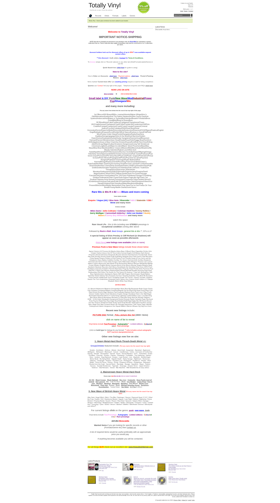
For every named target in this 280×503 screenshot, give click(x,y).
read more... (167, 29)
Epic (103, 470)
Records (98, 16)
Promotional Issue (175, 468)
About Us (184, 500)
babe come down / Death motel (178, 478)
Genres (132, 16)
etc (144, 341)
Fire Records (175, 482)
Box (169, 468)
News (185, 11)
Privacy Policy (177, 500)
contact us (131, 427)
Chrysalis (174, 472)
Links (193, 500)
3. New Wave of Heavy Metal (106, 391)
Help (181, 11)
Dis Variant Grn (140, 484)
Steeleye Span (173, 464)
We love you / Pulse (104, 466)
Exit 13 (136, 477)
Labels (124, 16)
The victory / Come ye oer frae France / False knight (180, 466)
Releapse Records (141, 486)
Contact (190, 11)
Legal (189, 500)
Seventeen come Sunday (106, 478)
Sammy (171, 477)
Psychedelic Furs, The (105, 464)
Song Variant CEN (103, 468)
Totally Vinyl (105, 5)
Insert (145, 484)
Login (191, 9)
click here (149, 86)
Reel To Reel (183, 468)
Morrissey (136, 464)
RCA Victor (139, 469)
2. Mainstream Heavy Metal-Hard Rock (120, 372)
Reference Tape (172, 469)
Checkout (190, 6)
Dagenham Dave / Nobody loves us (144, 466)
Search (191, 15)
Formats (115, 16)
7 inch (100, 467)
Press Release (182, 479)
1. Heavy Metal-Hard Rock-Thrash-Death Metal (119, 341)
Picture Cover (114, 467)
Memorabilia (124, 421)
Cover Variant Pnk (106, 467)
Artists (107, 16)
